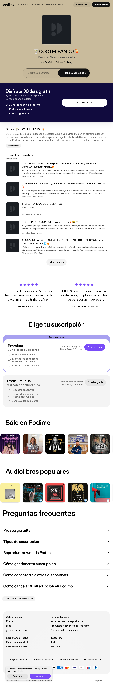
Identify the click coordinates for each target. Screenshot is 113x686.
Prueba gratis (101, 4)
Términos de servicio (68, 659)
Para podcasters (60, 617)
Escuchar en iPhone (17, 638)
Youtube (55, 646)
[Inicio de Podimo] (8, 5)
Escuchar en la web (17, 646)
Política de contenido (43, 659)
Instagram (56, 638)
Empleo (10, 621)
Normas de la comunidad (64, 630)
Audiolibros (37, 4)
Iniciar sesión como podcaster (67, 621)
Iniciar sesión (82, 4)
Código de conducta (18, 659)
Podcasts (22, 4)
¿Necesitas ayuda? (16, 630)
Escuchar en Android (17, 642)
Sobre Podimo (14, 617)
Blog (8, 625)
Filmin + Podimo (55, 4)
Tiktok (54, 642)
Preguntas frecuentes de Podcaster (71, 625)
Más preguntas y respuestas (19, 598)
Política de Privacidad (94, 659)
